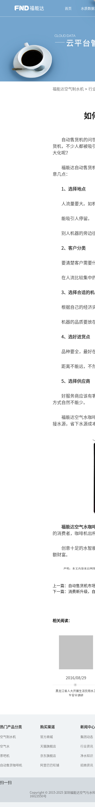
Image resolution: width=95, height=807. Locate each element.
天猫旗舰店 (48, 746)
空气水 (5, 746)
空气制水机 (8, 736)
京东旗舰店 (48, 755)
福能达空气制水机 (68, 89)
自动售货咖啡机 (11, 765)
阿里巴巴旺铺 (49, 765)
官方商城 (46, 736)
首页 (68, 8)
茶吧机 (5, 755)
